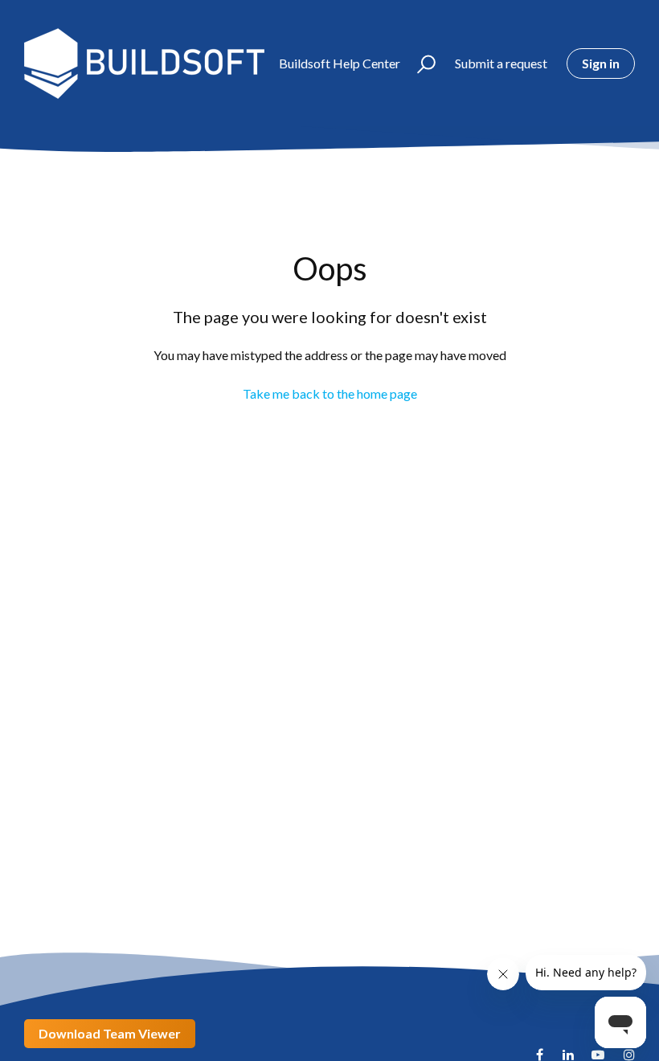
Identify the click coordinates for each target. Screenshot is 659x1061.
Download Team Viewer (110, 1033)
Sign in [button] (601, 63)
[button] (419, 63)
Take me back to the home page (330, 393)
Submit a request (501, 63)
